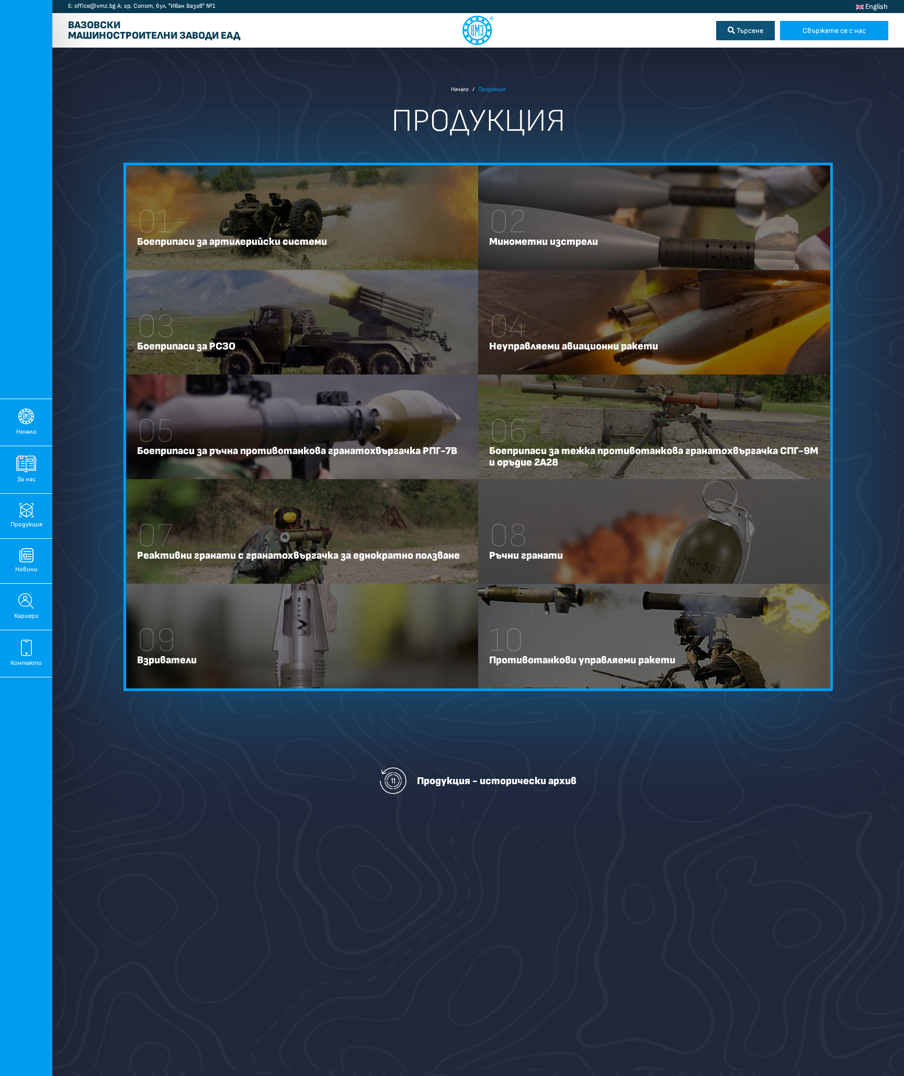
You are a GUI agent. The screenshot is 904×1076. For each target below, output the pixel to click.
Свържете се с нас (834, 30)
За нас (26, 479)
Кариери (26, 616)
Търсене (749, 30)
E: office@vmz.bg (92, 6)
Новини (26, 569)
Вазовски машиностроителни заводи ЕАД (154, 31)
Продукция (26, 524)
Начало (26, 432)
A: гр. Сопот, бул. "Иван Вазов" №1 (166, 6)
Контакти (26, 663)
